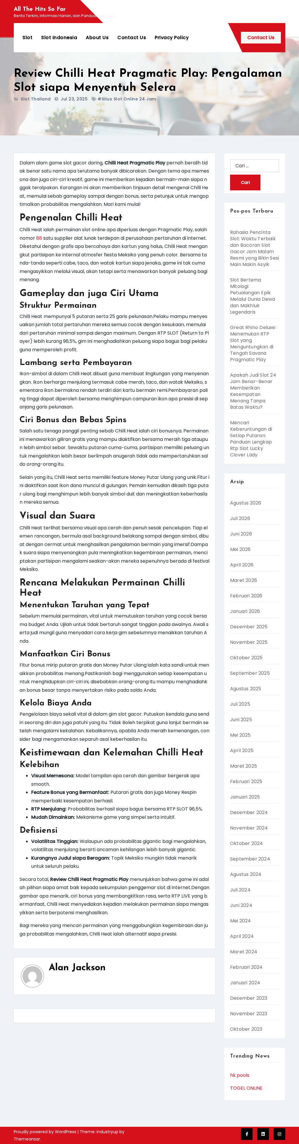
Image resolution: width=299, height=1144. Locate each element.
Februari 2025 (246, 781)
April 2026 (241, 564)
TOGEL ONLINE (246, 1088)
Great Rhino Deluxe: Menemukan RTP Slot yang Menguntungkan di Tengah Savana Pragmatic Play (253, 343)
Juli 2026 (240, 518)
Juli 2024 (240, 889)
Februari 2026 (246, 595)
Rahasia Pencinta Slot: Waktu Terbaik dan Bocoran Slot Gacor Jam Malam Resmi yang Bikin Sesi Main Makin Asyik (254, 248)
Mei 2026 (240, 549)
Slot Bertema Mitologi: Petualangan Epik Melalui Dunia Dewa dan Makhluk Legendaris (252, 296)
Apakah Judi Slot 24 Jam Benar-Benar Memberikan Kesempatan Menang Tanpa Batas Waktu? (253, 391)
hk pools (239, 1075)
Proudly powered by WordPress (45, 1132)
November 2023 (248, 1013)
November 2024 (249, 828)
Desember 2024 (249, 812)
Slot (27, 37)
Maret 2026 (243, 580)
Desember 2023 (248, 998)
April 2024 (242, 936)
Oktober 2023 (246, 1029)
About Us (97, 37)
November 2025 (249, 642)
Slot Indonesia (59, 37)
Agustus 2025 (245, 688)
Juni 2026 (241, 534)
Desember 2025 (249, 626)
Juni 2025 (241, 719)
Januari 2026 (245, 611)
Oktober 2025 (246, 657)
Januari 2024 (245, 982)
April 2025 (241, 750)
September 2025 (250, 673)
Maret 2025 (243, 766)
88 (39, 238)
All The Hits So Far (40, 9)
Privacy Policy (172, 37)
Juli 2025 (240, 704)
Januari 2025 (245, 797)
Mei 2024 (240, 920)
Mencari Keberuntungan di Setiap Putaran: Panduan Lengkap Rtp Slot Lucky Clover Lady (251, 438)
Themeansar (27, 1139)
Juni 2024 (241, 905)
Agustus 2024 (245, 874)
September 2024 (250, 859)
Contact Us (131, 37)
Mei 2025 (240, 735)
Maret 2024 (243, 951)
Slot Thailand (36, 99)
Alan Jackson (77, 968)
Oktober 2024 (246, 843)
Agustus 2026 (245, 503)
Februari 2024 (246, 967)
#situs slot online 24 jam (127, 99)
